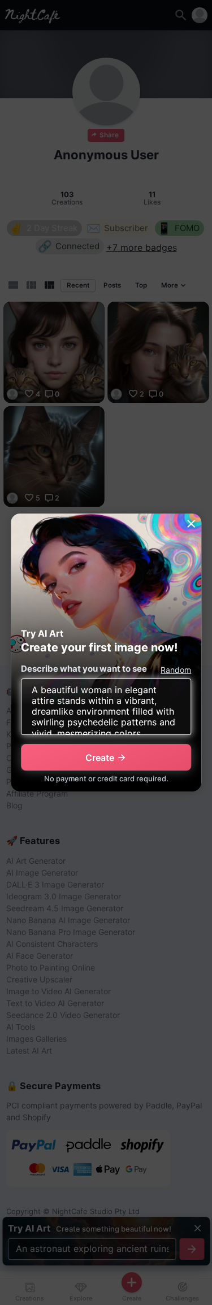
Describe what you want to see (84, 668)
